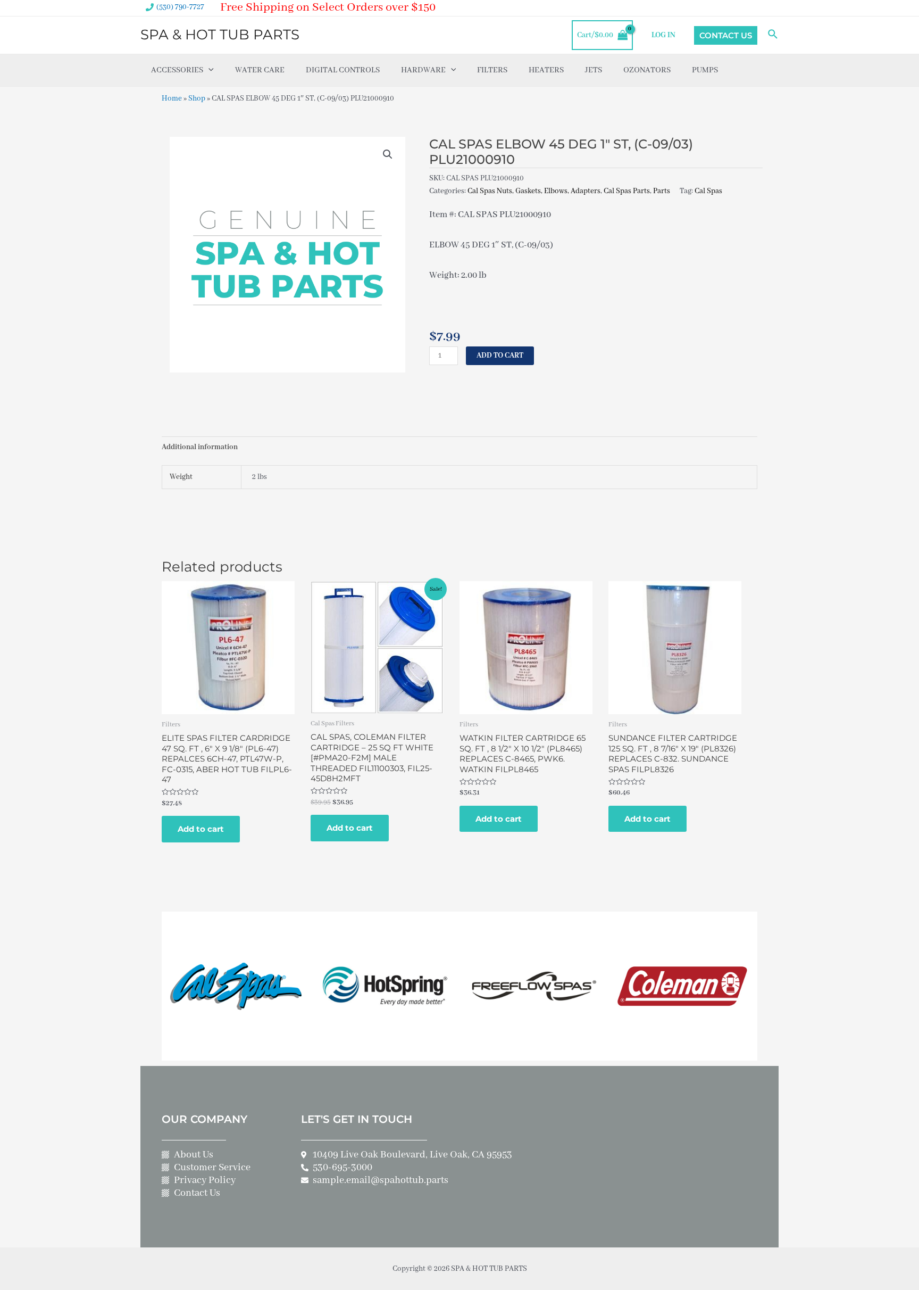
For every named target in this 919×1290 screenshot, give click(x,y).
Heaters (546, 70)
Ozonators (647, 70)
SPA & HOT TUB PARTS (219, 34)
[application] (208, 70)
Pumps (705, 70)
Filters (492, 70)
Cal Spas (708, 191)
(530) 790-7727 (180, 7)
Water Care (260, 70)
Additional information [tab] (200, 447)
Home (172, 98)
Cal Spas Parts (627, 191)
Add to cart (500, 355)
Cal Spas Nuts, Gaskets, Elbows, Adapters (533, 191)
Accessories (177, 70)
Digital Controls (343, 70)
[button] (387, 154)
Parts (661, 191)
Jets (593, 70)
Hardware (423, 70)
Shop (196, 98)
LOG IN (663, 35)
